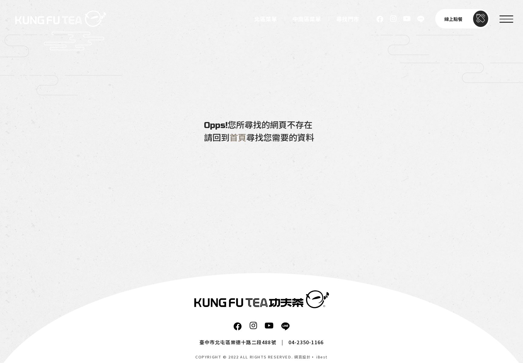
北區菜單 (265, 19)
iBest (322, 356)
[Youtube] (406, 19)
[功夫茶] (261, 299)
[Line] (420, 19)
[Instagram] (393, 19)
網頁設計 (302, 356)
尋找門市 (347, 19)
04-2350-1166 (306, 342)
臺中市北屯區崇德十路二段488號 (237, 342)
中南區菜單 (306, 19)
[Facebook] (379, 19)
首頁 (237, 138)
